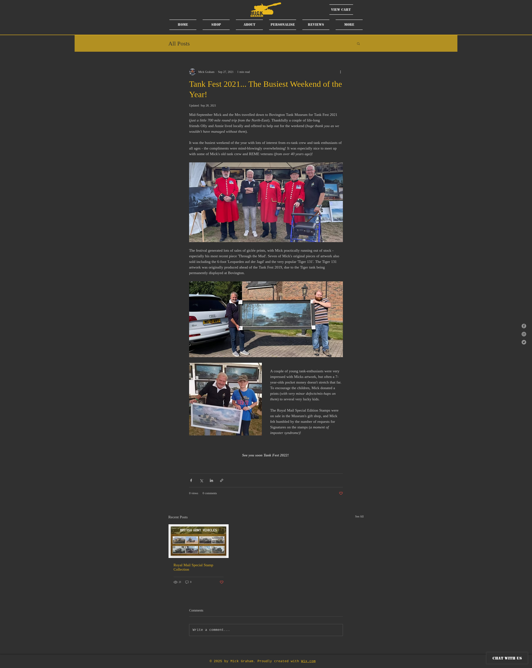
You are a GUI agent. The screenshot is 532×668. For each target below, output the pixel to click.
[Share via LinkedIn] (211, 480)
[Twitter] (524, 342)
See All (359, 516)
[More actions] (340, 71)
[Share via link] (222, 480)
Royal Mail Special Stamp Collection (193, 567)
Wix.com (308, 661)
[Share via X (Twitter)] (201, 480)
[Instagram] (524, 334)
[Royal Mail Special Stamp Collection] (199, 541)
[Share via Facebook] (191, 480)
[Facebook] (524, 326)
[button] (358, 43)
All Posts (179, 43)
